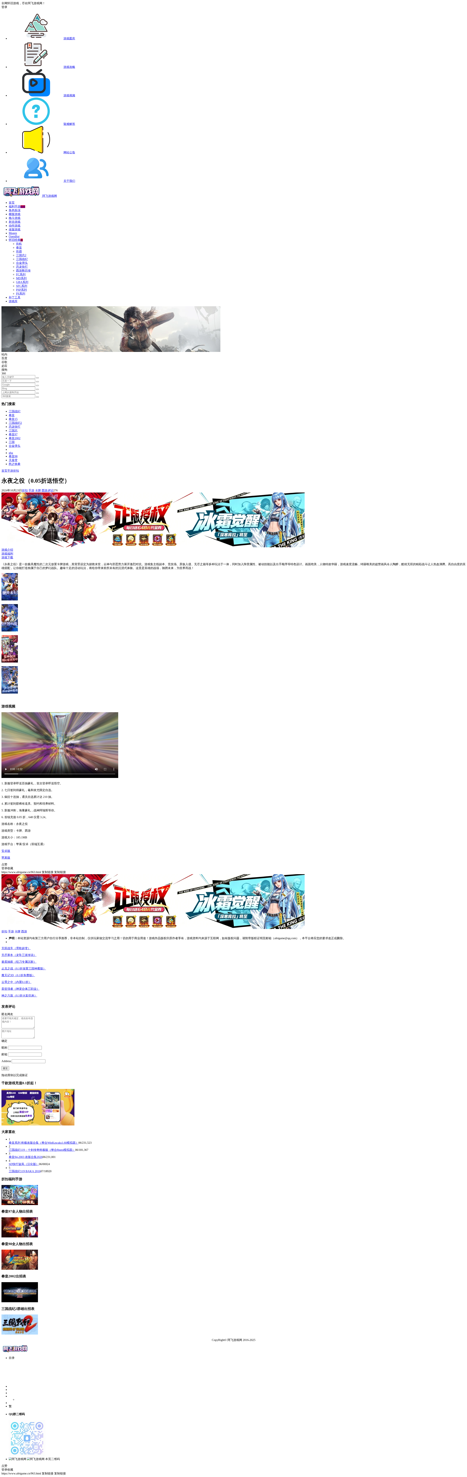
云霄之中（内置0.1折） (16, 982)
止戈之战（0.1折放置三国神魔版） (23, 968)
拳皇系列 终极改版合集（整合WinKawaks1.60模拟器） (43, 1142)
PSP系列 (21, 289)
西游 (44, 490)
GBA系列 (22, 282)
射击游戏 (14, 221)
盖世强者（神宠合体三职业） (20, 988)
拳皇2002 (14, 438)
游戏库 (13, 301)
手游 (10, 470)
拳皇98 (13, 456)
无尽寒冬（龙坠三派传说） (18, 955)
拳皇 (19, 247)
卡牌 (38, 490)
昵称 (4, 1047)
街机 (19, 243)
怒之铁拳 (14, 463)
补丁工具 (14, 297)
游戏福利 (7, 553)
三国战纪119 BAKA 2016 (24, 1171)
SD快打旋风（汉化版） (24, 1164)
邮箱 (4, 1054)
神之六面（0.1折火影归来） (19, 995)
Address (6, 1061)
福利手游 (17, 206)
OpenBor (14, 236)
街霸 (19, 251)
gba (11, 452)
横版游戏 (14, 214)
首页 (12, 202)
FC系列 (21, 274)
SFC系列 (21, 285)
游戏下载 (7, 557)
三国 (12, 442)
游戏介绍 (7, 549)
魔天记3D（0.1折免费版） (18, 975)
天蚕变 (13, 460)
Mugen (13, 233)
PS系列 (20, 293)
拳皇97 (13, 434)
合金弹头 (22, 262)
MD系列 (21, 278)
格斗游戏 (14, 218)
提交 (5, 1068)
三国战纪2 (15, 422)
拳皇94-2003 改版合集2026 (26, 1157)
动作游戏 (14, 225)
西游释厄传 (23, 270)
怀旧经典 (16, 239)
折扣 (16, 470)
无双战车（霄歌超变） (16, 948)
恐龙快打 (22, 266)
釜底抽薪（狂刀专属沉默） (18, 961)
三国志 (13, 430)
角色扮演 (14, 210)
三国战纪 (22, 259)
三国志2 (21, 255)
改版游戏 (14, 229)
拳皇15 (13, 419)
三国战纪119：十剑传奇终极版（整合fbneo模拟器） (42, 1149)
